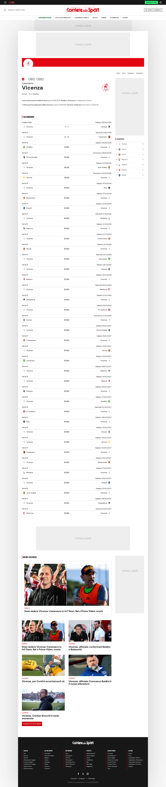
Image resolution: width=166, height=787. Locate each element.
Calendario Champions (136, 760)
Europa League (28, 762)
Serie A (26, 755)
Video (130, 753)
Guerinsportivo (70, 762)
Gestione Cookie (113, 760)
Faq (109, 768)
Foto (130, 755)
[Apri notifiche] (5, 10)
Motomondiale (49, 755)
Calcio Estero (28, 766)
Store (88, 758)
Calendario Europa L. (135, 762)
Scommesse (114, 18)
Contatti (110, 753)
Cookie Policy (112, 762)
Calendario (131, 73)
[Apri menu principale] (5, 2)
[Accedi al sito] (160, 2)
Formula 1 (47, 753)
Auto (67, 753)
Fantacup (68, 766)
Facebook (74, 778)
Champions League (30, 760)
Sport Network (70, 764)
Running (47, 762)
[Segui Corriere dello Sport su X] (83, 774)
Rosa (123, 73)
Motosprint (69, 760)
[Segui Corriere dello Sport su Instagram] (87, 774)
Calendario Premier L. (135, 764)
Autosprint (69, 755)
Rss (88, 762)
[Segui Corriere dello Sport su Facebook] (78, 774)
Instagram (82, 778)
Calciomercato (28, 768)
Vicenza (72, 643)
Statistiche (139, 73)
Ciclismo (47, 768)
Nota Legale (111, 758)
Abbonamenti (91, 753)
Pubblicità (90, 760)
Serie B (27, 608)
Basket (47, 758)
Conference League (30, 764)
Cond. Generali (112, 766)
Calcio (95, 18)
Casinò (125, 18)
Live (12, 2)
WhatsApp (91, 778)
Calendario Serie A (81, 18)
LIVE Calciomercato (63, 18)
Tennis (103, 18)
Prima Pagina (91, 755)
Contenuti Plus (45, 18)
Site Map (89, 764)
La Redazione (112, 755)
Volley (46, 764)
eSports (47, 766)
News (118, 73)
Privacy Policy (112, 764)
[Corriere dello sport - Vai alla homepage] (83, 10)
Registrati (90, 766)
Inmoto (68, 758)
